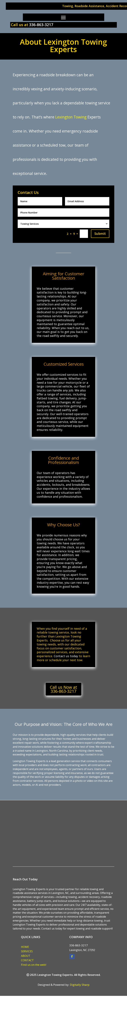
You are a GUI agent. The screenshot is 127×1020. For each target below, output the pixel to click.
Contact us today (66, 656)
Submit (100, 233)
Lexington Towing (70, 117)
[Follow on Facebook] (72, 956)
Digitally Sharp (79, 985)
